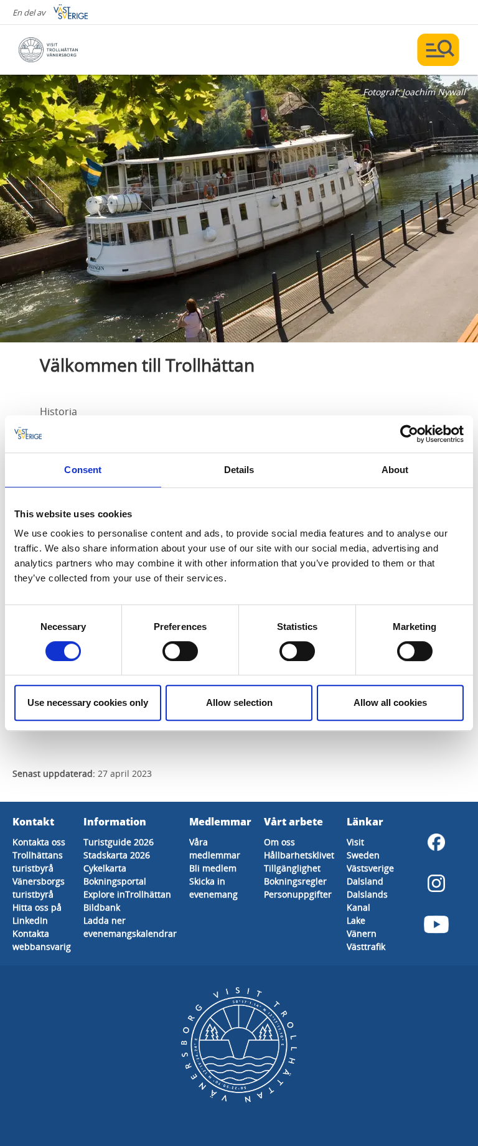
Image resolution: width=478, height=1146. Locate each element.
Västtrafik (366, 946)
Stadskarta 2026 (116, 855)
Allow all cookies (390, 702)
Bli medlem (213, 868)
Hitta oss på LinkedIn (37, 913)
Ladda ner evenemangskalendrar (130, 926)
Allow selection (239, 702)
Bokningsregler (295, 881)
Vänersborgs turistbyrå (38, 887)
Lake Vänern (362, 926)
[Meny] (438, 50)
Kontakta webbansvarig (41, 940)
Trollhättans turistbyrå (37, 861)
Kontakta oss (38, 842)
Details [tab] (239, 469)
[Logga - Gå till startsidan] (62, 49)
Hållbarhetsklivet (299, 855)
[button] (239, 208)
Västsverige (370, 868)
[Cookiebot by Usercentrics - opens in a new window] (409, 434)
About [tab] (395, 469)
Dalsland (365, 881)
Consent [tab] (82, 469)
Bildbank (101, 907)
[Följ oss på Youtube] (436, 924)
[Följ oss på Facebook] (436, 842)
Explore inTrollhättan (127, 894)
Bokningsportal (114, 881)
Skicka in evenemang (213, 887)
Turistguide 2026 (118, 842)
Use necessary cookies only (87, 702)
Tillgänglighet (292, 868)
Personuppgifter (298, 894)
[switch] (180, 651)
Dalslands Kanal (367, 900)
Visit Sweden (363, 848)
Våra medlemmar (214, 848)
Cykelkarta (104, 868)
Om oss (279, 842)
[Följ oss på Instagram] (436, 883)
